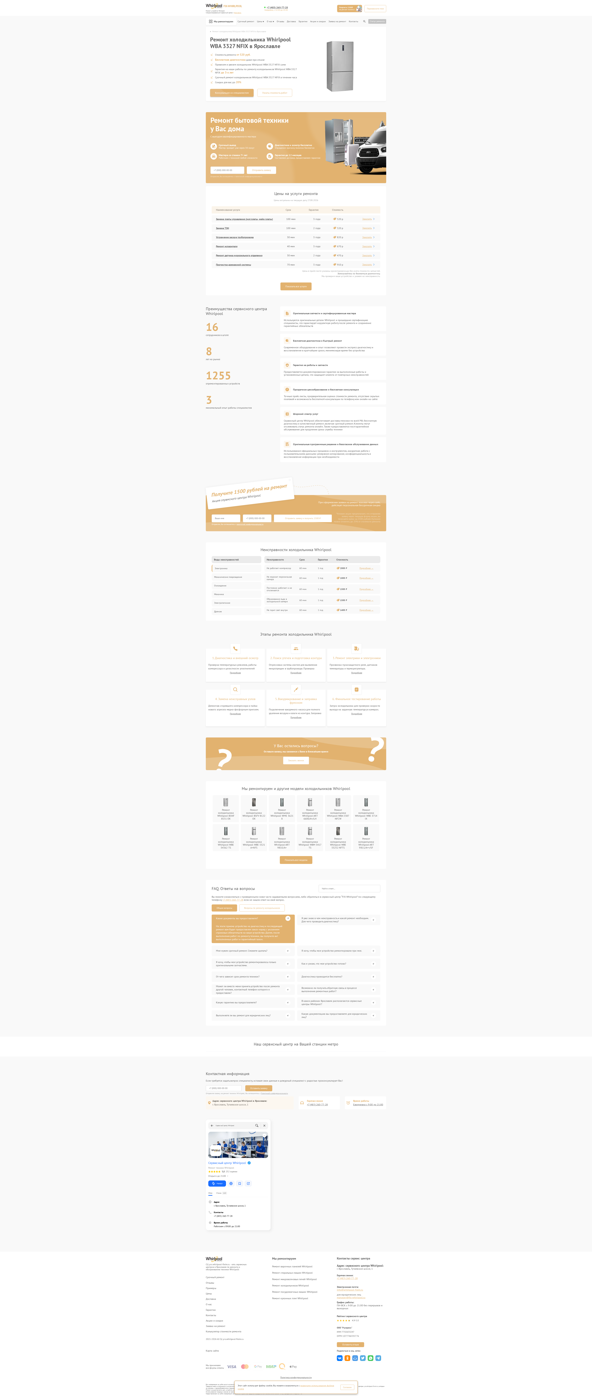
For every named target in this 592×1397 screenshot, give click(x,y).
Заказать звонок (296, 760)
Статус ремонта (377, 21)
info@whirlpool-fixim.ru (350, 1289)
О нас (269, 21)
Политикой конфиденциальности (274, 1093)
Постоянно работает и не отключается (279, 589)
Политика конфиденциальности (296, 1377)
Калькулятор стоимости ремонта (223, 1331)
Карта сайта (212, 1350)
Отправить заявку (261, 170)
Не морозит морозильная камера (279, 578)
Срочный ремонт (246, 21)
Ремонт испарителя (226, 246)
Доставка (291, 21)
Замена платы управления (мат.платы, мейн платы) (244, 219)
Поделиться (340, 1358)
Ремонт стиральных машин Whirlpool (292, 1272)
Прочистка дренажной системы (233, 264)
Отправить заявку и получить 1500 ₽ (303, 518)
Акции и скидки (318, 21)
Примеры (211, 1288)
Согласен (347, 1387)
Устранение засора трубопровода (235, 237)
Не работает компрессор (279, 568)
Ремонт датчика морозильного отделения (239, 255)
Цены (259, 21)
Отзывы (280, 21)
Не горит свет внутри (277, 610)
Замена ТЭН (222, 228)
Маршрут (220, 1183)
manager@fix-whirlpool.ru (351, 1297)
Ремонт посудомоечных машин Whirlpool (295, 1291)
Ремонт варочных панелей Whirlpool (292, 1266)
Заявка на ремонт (337, 21)
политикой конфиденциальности (250, 524)
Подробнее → (367, 568)
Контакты (353, 21)
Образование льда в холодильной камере (277, 600)
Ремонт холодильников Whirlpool (290, 1285)
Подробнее (235, 673)
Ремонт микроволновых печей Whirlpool (294, 1279)
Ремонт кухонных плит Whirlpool (290, 1298)
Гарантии (303, 21)
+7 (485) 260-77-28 (277, 7)
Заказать (367, 218)
